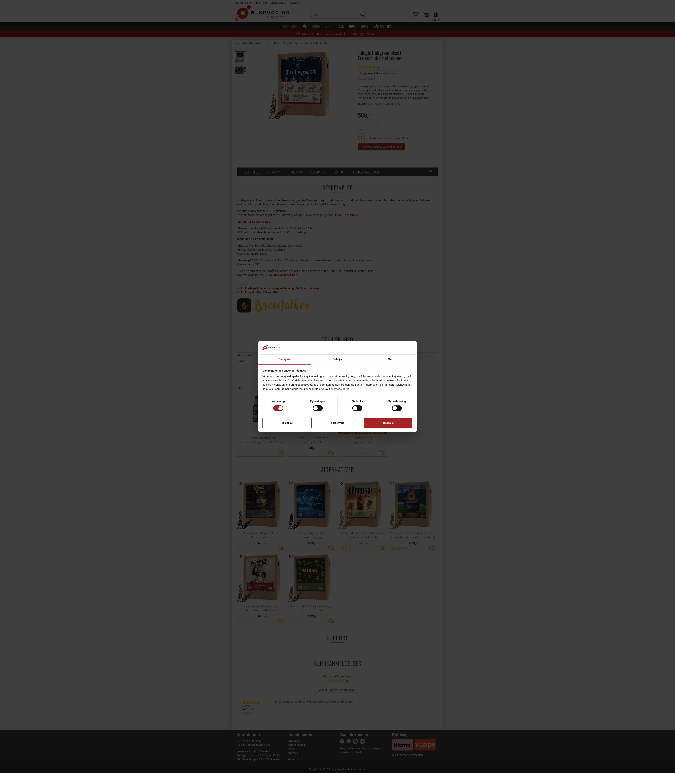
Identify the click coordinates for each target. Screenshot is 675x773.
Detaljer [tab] (337, 359)
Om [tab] (390, 359)
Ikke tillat (287, 422)
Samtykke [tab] (285, 359)
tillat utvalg (337, 422)
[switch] (318, 408)
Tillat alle (388, 422)
